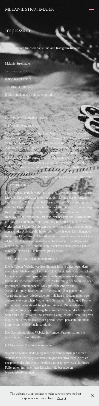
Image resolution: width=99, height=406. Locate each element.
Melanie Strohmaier (29, 9)
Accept (61, 398)
